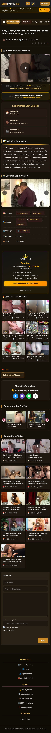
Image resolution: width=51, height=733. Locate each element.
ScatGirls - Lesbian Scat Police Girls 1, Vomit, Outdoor (38, 482)
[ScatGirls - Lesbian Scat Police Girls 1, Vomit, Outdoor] (38, 472)
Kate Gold (37, 213)
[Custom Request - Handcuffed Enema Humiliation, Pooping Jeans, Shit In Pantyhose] (38, 446)
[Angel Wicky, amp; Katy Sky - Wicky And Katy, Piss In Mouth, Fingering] (38, 524)
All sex (20, 220)
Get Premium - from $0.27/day (25, 283)
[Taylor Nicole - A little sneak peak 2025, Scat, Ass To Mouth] (13, 327)
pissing (20, 224)
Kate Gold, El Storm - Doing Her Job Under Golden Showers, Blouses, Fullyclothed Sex (12, 534)
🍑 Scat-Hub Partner (25, 678)
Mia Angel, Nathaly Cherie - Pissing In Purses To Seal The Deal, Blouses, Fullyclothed (38, 508)
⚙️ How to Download (25, 665)
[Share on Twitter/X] (35, 396)
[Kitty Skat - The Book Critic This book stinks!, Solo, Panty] (37, 306)
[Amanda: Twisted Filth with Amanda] (16, 417)
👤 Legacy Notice (25, 674)
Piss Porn (26, 22)
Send (43, 641)
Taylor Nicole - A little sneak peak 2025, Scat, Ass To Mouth (13, 336)
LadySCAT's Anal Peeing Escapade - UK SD (37, 425)
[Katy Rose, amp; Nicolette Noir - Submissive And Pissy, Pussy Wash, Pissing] (13, 550)
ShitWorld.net (13, 22)
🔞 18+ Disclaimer (25, 698)
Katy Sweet (22, 213)
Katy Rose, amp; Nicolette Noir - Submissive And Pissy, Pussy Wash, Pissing (13, 561)
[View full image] (25, 192)
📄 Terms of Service (25, 694)
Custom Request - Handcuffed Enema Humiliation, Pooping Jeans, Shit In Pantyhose (37, 456)
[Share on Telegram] (15, 396)
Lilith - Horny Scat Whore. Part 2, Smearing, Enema (37, 336)
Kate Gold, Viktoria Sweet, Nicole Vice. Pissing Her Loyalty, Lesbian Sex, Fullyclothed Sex (12, 508)
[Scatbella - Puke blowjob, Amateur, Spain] (13, 306)
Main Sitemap (25, 719)
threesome (34, 220)
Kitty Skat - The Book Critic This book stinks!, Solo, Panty (37, 315)
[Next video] (47, 420)
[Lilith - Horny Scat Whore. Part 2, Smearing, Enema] (37, 327)
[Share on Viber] (22, 396)
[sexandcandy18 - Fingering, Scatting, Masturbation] (37, 348)
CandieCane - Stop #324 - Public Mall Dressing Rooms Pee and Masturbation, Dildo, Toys (13, 482)
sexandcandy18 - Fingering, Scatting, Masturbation (35, 357)
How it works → (25, 290)
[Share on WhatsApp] (28, 396)
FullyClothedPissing (11, 375)
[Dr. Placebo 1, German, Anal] (13, 348)
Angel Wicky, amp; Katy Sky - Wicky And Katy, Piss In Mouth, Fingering (38, 534)
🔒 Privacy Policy (25, 690)
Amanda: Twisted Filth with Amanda (14, 425)
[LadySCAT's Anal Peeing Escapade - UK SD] (37, 417)
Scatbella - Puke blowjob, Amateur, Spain (11, 315)
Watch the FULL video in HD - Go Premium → (25, 88)
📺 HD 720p (22, 231)
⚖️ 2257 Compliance (25, 703)
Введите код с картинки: (12, 620)
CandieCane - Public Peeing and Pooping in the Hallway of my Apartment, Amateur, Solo (13, 456)
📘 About (25, 669)
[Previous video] (4, 420)
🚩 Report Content (25, 707)
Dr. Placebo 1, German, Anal (11, 356)
